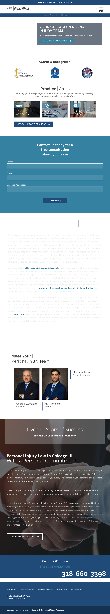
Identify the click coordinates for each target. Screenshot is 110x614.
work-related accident (66, 288)
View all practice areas (32, 124)
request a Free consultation (54, 2)
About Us (11, 589)
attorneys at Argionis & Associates (43, 267)
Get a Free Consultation (55, 41)
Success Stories (45, 589)
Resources (62, 589)
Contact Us (76, 589)
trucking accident (45, 288)
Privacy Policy (22, 610)
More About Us (22, 330)
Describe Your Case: (16, 185)
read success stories (24, 536)
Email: (9, 173)
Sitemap (10, 610)
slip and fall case (87, 288)
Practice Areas (27, 589)
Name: (10, 162)
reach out (19, 314)
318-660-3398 (84, 574)
